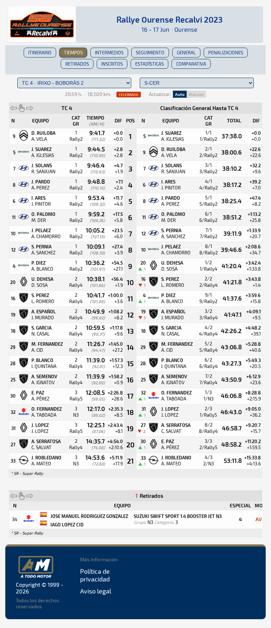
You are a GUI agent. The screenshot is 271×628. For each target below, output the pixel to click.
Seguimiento (150, 52)
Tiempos (73, 52)
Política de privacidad (95, 575)
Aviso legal (95, 591)
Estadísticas (149, 64)
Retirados (77, 64)
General (186, 52)
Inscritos (112, 64)
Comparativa (191, 64)
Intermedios (109, 52)
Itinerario (40, 52)
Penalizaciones (225, 52)
